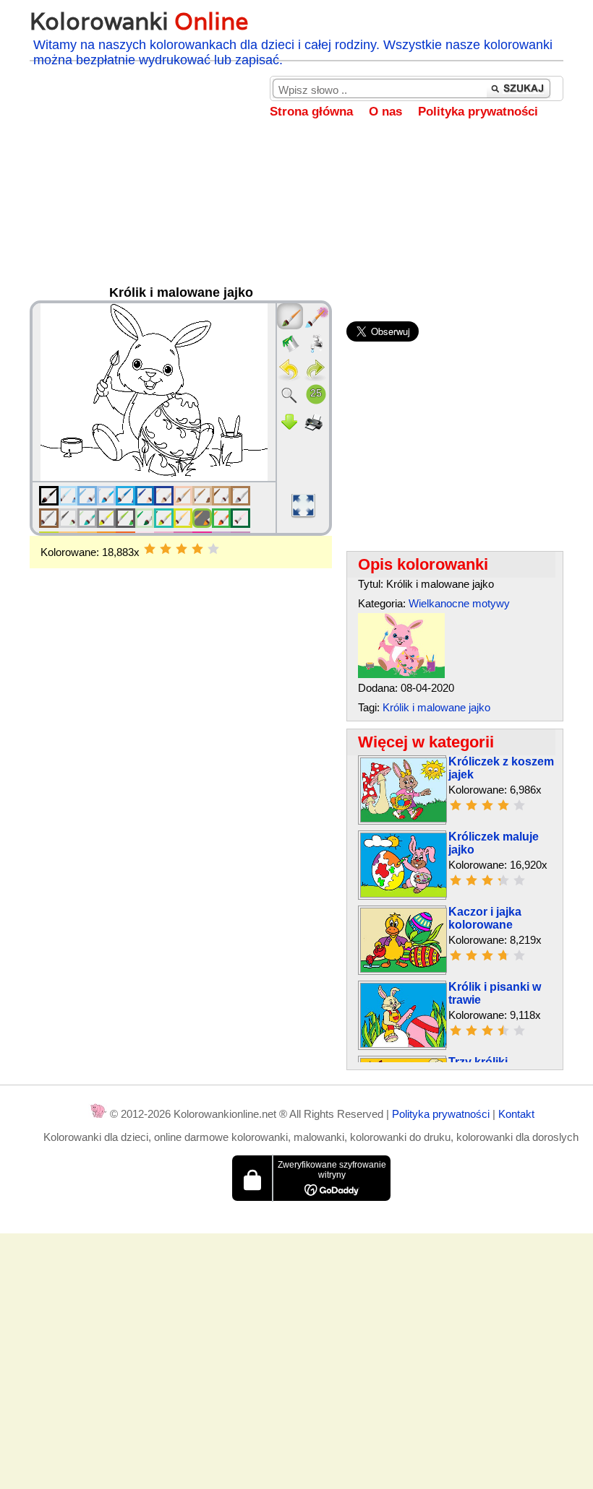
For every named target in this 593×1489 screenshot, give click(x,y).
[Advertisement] (296, 220)
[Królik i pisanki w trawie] (403, 1044)
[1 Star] (149, 549)
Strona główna (311, 111)
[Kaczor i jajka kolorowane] (403, 969)
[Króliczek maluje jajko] (403, 893)
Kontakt (516, 1114)
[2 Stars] (165, 549)
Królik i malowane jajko (436, 707)
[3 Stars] (181, 549)
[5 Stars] (213, 549)
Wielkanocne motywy (459, 603)
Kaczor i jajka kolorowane (484, 918)
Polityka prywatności (478, 111)
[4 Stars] (197, 549)
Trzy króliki (478, 1062)
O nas (385, 111)
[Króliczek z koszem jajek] (403, 818)
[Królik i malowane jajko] (401, 674)
